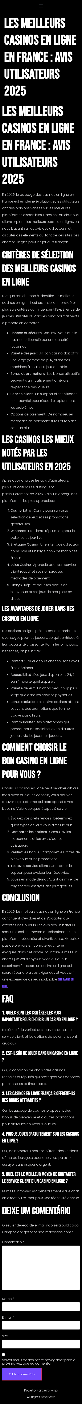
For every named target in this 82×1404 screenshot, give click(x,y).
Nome (8, 1299)
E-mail (8, 1317)
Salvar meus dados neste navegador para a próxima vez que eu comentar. (38, 1361)
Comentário (13, 1242)
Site (5, 1336)
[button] (41, 5)
